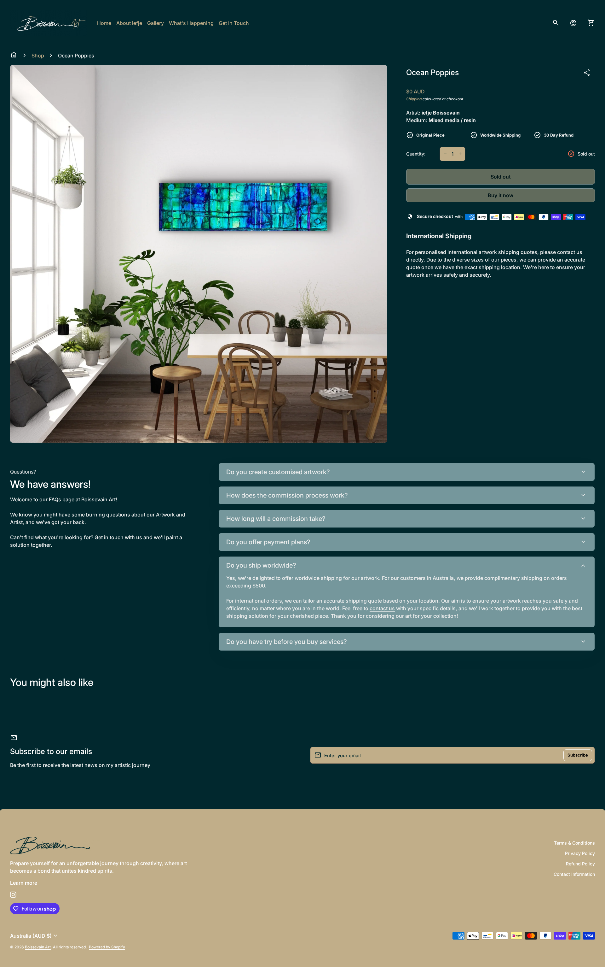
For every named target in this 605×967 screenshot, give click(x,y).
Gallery (155, 23)
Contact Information (574, 874)
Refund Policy (580, 863)
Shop (38, 55)
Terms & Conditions (574, 843)
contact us (382, 608)
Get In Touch (234, 23)
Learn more (23, 883)
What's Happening (191, 23)
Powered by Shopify (107, 947)
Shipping (414, 99)
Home (104, 23)
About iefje (129, 23)
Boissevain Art (38, 947)
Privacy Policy (580, 853)
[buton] (34, 936)
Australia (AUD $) (34, 936)
